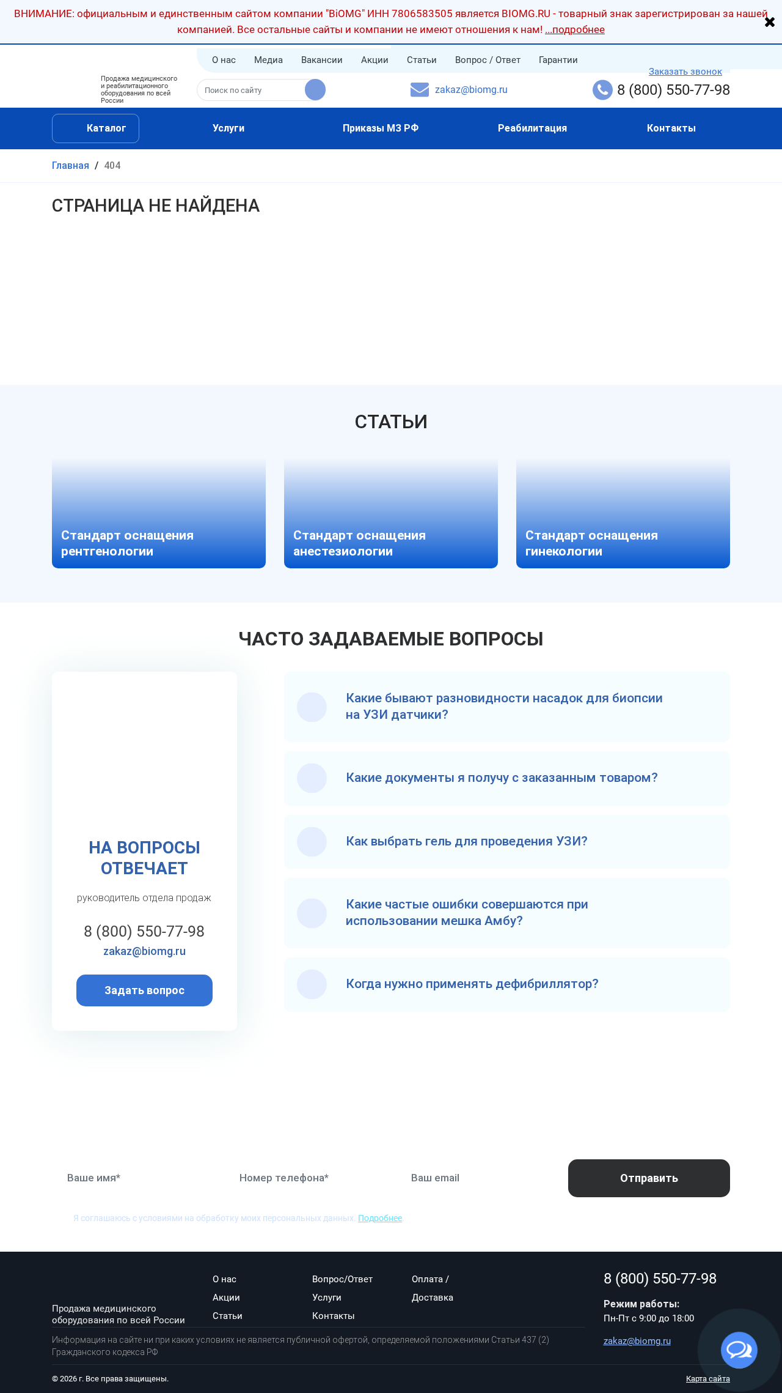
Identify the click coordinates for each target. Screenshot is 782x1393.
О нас (224, 59)
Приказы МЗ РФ (380, 128)
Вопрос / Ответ (488, 59)
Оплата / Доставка (432, 1288)
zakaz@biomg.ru (471, 89)
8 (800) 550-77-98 (673, 89)
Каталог (105, 128)
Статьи (422, 59)
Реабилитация (532, 128)
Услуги (228, 128)
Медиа (268, 59)
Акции (375, 59)
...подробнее (575, 29)
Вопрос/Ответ (342, 1279)
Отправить (649, 1178)
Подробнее (380, 1218)
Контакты (671, 128)
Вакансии (322, 59)
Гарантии (558, 59)
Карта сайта (708, 1378)
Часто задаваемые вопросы (391, 638)
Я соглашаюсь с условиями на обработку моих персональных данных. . (238, 1218)
